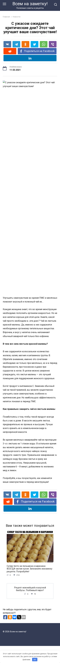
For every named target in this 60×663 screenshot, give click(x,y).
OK (34, 659)
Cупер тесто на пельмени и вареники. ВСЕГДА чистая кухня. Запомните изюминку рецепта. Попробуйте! (29, 569)
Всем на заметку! (30, 3)
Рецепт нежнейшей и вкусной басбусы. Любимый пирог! (30, 589)
